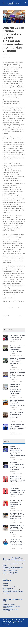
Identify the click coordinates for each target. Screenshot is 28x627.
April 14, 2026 (13, 534)
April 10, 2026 (13, 546)
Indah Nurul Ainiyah (16, 343)
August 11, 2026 (13, 432)
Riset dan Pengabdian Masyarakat (12, 590)
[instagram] (8, 625)
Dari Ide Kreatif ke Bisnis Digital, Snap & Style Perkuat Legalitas (17, 337)
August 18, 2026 (13, 379)
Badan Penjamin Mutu (9, 604)
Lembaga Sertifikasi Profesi (10, 609)
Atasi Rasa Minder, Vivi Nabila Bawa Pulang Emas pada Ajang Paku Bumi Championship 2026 (17, 529)
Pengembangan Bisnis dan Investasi (13, 591)
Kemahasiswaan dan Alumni (10, 586)
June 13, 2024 (7, 58)
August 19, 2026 (13, 367)
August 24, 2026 (14, 341)
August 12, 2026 (13, 419)
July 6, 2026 (12, 457)
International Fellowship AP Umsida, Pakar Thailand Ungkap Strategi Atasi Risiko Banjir (17, 361)
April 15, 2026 (13, 520)
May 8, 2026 (12, 484)
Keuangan (5, 585)
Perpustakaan (6, 593)
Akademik (5, 583)
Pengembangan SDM (8, 588)
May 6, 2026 (12, 508)
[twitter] (5, 625)
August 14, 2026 (13, 395)
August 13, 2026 (13, 407)
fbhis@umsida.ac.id (8, 574)
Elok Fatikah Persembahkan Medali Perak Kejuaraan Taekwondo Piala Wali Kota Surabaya (17, 466)
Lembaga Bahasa (7, 611)
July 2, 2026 (12, 471)
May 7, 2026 (12, 496)
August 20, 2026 (13, 353)
